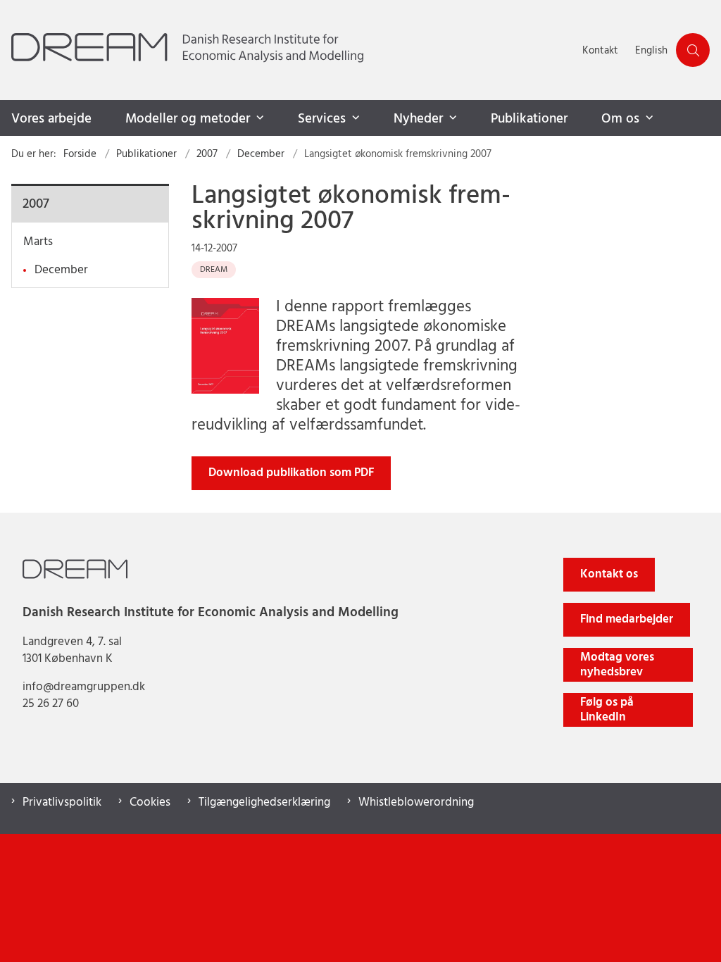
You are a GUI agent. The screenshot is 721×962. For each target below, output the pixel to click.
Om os (620, 119)
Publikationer (529, 119)
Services (322, 119)
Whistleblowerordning (416, 802)
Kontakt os (609, 574)
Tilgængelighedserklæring (264, 802)
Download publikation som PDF (291, 472)
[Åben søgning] (693, 50)
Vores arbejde (51, 119)
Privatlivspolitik (62, 802)
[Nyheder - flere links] (451, 118)
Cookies (150, 802)
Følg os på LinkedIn (607, 710)
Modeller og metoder (187, 119)
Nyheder (418, 119)
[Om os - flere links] (647, 118)
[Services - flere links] (354, 118)
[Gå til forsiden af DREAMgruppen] (287, 50)
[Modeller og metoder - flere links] (258, 118)
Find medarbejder (626, 619)
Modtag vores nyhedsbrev (617, 665)
